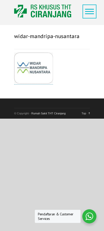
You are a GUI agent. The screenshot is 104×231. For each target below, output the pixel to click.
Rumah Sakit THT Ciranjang (48, 113)
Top (84, 113)
